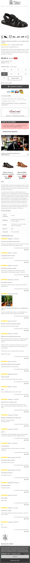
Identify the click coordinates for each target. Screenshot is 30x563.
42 (25, 69)
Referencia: (3, 47)
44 (11, 74)
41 (18, 69)
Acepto (15, 556)
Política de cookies (5, 553)
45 (18, 74)
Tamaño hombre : (9, 66)
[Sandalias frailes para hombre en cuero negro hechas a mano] (14, 20)
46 (25, 74)
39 (4, 69)
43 (4, 74)
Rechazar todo (15, 560)
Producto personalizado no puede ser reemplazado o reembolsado (14, 104)
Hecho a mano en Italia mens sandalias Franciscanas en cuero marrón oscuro (8, 173)
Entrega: (3, 62)
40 (11, 69)
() (9, 44)
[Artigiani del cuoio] (15, 2)
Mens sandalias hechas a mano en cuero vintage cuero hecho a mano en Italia (22, 173)
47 (4, 78)
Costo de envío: (5, 61)
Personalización (5, 95)
